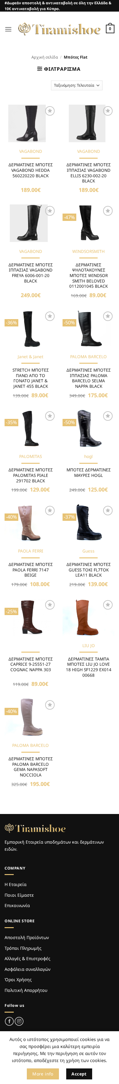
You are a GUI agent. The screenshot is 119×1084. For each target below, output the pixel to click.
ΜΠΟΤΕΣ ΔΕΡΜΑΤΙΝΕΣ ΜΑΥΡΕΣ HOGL (89, 472)
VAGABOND (30, 151)
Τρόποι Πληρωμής (23, 948)
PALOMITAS (30, 456)
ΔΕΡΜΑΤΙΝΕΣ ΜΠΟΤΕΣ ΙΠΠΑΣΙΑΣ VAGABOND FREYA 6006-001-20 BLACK (31, 273)
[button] (8, 29)
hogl (88, 456)
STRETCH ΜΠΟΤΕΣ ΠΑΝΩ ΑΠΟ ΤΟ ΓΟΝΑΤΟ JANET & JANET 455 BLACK (31, 378)
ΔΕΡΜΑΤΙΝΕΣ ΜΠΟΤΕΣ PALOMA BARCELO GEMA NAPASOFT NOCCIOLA (31, 767)
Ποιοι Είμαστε (19, 895)
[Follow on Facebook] (9, 1021)
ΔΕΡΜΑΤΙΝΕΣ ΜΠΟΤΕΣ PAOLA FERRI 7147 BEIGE (31, 570)
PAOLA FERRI (30, 551)
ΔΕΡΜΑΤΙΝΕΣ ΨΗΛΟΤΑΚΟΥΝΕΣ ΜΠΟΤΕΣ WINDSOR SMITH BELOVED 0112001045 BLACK (88, 275)
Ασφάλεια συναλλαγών (27, 969)
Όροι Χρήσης (18, 979)
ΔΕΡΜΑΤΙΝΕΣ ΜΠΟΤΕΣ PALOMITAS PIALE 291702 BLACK (31, 475)
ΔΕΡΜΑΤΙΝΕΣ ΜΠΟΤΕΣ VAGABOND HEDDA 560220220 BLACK (31, 170)
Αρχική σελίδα (44, 57)
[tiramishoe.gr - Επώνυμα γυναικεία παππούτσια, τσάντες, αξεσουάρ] (59, 29)
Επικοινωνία (17, 905)
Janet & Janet (30, 356)
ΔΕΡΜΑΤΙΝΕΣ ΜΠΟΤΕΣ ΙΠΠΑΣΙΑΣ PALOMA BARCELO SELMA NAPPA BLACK (89, 378)
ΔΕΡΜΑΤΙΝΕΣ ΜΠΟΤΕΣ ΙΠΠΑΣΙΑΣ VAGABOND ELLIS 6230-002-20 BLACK (89, 173)
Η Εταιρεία (16, 884)
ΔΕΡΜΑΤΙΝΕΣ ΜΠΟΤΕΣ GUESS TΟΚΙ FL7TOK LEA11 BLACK (89, 570)
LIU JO (88, 645)
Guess (88, 551)
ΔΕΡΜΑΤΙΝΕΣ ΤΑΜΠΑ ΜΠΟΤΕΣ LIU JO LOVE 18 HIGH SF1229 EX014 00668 (88, 667)
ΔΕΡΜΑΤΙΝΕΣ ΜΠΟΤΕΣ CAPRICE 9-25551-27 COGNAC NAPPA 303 (31, 664)
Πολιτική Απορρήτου (26, 990)
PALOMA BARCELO (88, 356)
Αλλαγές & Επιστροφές (27, 958)
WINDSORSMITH (88, 251)
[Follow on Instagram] (19, 1021)
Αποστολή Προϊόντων (27, 937)
